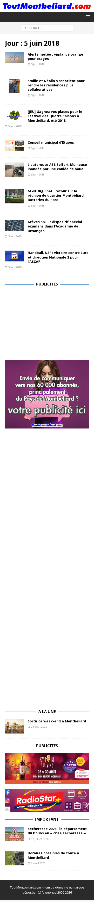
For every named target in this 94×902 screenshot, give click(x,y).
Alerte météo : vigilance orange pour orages (55, 56)
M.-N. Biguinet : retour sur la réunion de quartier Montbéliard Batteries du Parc (56, 195)
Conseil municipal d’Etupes (51, 142)
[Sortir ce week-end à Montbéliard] (14, 726)
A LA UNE (47, 711)
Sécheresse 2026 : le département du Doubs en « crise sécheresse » (57, 830)
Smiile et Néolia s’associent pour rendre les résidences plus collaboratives (56, 85)
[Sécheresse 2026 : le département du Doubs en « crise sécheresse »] (14, 834)
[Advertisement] (45, 325)
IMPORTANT (47, 819)
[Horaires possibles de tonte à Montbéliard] (14, 858)
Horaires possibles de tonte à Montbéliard (53, 855)
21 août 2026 (39, 726)
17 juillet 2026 (39, 839)
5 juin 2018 (38, 64)
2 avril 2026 (38, 863)
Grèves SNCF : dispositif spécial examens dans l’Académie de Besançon (55, 226)
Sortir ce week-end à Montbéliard (57, 721)
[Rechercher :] (47, 27)
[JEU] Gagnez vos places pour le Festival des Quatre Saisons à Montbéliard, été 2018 (55, 116)
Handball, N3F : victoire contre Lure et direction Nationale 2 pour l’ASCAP (58, 257)
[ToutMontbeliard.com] (47, 8)
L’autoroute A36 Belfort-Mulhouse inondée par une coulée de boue (57, 166)
